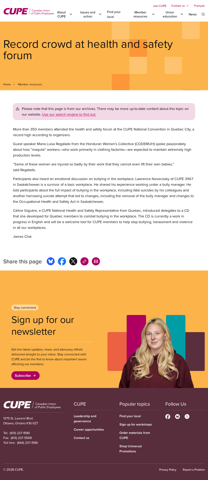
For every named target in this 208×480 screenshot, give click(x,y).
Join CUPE (159, 6)
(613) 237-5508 (21, 437)
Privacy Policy (167, 470)
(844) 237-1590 (27, 442)
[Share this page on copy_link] (84, 262)
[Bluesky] (177, 416)
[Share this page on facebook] (62, 262)
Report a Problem (194, 470)
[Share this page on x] (73, 262)
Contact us (81, 437)
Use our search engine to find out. (69, 114)
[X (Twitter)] (187, 416)
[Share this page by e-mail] (96, 262)
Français (199, 6)
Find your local (130, 416)
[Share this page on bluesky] (51, 262)
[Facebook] (167, 416)
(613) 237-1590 (20, 433)
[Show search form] (203, 14)
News (193, 14)
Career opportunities (89, 429)
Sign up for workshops (135, 424)
